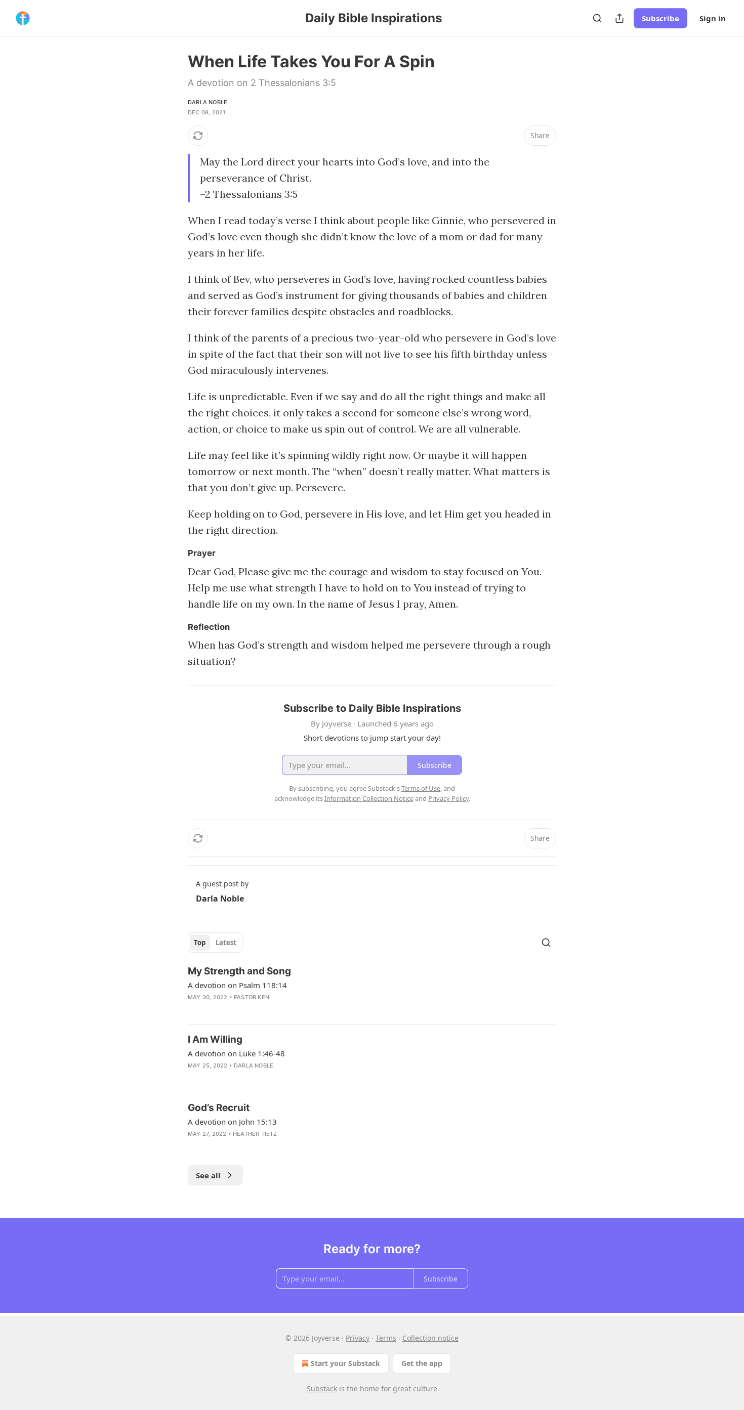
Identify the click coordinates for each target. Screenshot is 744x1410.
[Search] (597, 18)
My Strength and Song (239, 971)
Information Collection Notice (369, 798)
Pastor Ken (251, 997)
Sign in (712, 18)
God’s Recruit (219, 1108)
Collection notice (430, 1338)
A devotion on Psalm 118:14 (237, 985)
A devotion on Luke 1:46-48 (236, 1053)
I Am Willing (215, 1039)
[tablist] (215, 942)
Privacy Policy (448, 798)
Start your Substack (345, 1363)
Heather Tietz (255, 1133)
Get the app (421, 1363)
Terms (386, 1338)
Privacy (357, 1338)
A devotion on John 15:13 (232, 1122)
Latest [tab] (226, 942)
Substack (322, 1388)
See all (208, 1175)
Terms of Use (420, 788)
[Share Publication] (619, 18)
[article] (372, 990)
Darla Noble (207, 102)
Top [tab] (199, 942)
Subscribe (660, 18)
